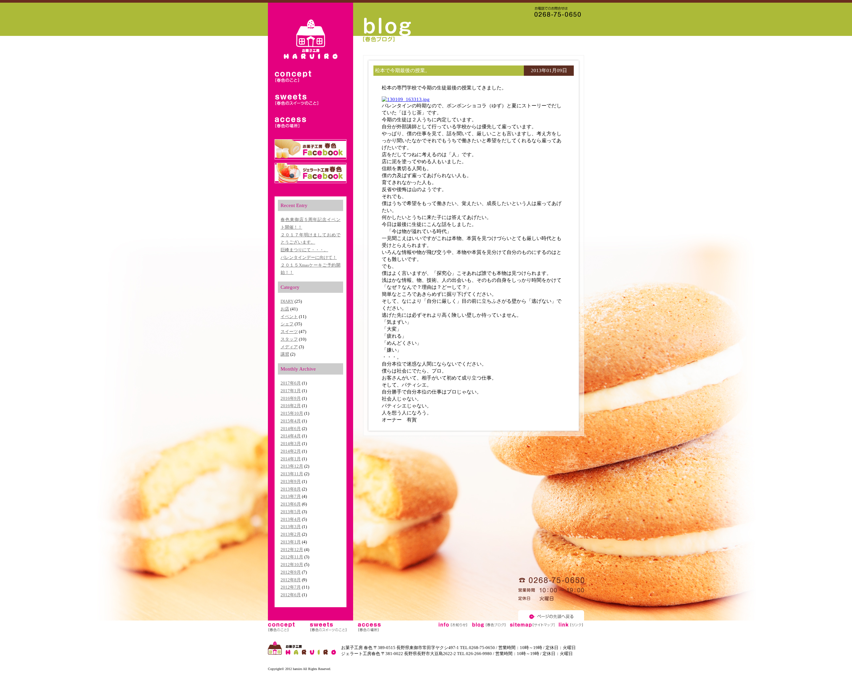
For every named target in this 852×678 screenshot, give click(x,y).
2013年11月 (292, 473)
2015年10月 (292, 413)
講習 (285, 354)
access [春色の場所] (296, 122)
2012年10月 (292, 564)
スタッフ (289, 339)
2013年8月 (291, 489)
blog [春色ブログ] (489, 626)
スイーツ (289, 331)
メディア (289, 346)
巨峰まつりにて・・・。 (304, 249)
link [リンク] (570, 626)
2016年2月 (291, 405)
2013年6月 (291, 504)
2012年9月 (291, 572)
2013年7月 (291, 496)
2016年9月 (291, 398)
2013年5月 (291, 511)
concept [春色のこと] (296, 76)
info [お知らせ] (453, 626)
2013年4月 (291, 519)
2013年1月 (291, 541)
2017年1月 (291, 390)
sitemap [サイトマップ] (531, 626)
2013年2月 (291, 534)
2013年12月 (292, 466)
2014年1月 (291, 458)
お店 (285, 308)
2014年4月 (291, 435)
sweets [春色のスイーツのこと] (296, 99)
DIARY (287, 301)
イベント (289, 316)
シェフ (287, 323)
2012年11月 (292, 556)
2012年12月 (292, 549)
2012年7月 (291, 587)
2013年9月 (291, 481)
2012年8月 (291, 579)
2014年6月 (291, 428)
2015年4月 (291, 420)
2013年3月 (291, 526)
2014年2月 (291, 451)
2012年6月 (291, 594)
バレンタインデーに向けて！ (309, 257)
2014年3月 (291, 443)
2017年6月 (291, 383)
